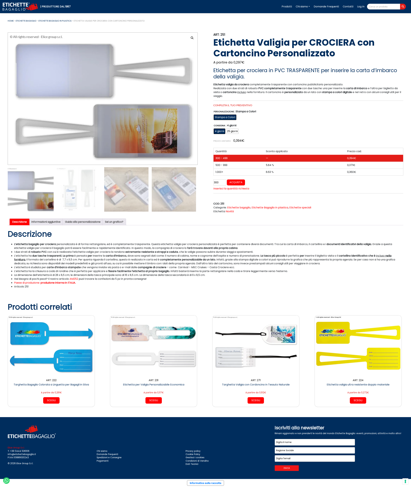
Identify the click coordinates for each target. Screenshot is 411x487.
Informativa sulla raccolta (205, 483)
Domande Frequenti (326, 6)
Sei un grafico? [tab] (114, 222)
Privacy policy (193, 451)
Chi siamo (302, 6)
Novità (230, 211)
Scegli (51, 400)
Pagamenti (103, 460)
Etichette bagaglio (26, 20)
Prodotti (287, 6)
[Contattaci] (6, 480)
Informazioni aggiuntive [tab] (46, 222)
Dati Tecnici (192, 464)
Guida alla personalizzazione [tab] (83, 222)
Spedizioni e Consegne (109, 457)
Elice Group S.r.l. (24, 463)
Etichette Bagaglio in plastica (55, 20)
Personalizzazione (224, 112)
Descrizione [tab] (19, 222)
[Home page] (21, 6)
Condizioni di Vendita (197, 460)
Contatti (348, 6)
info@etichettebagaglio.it (22, 454)
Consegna (219, 126)
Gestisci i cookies (195, 457)
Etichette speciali (300, 207)
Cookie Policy (193, 454)
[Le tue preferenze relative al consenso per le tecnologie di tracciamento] (405, 481)
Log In (360, 6)
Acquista (235, 182)
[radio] (225, 117)
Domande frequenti (107, 454)
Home (11, 20)
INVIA (287, 468)
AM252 (74, 279)
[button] (192, 38)
